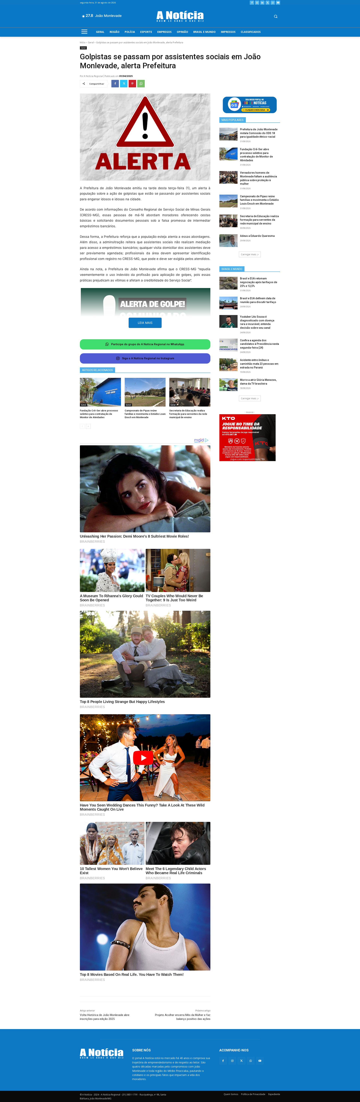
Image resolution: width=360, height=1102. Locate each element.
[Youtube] (278, 3)
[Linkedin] (262, 3)
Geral (91, 42)
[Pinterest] (132, 83)
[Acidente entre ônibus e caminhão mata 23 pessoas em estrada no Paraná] (228, 364)
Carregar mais (248, 254)
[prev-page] (82, 426)
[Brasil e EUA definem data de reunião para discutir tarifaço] (228, 303)
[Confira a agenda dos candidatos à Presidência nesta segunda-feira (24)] (228, 345)
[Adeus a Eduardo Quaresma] (228, 240)
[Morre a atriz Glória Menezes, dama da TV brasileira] (228, 384)
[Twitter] (268, 3)
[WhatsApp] (273, 3)
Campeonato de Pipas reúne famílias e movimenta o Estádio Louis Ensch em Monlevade (145, 414)
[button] (275, 16)
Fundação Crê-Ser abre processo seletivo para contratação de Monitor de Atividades (99, 414)
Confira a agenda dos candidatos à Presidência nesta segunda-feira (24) (259, 344)
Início (83, 42)
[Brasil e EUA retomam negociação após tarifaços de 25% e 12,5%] (228, 283)
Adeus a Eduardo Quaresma (257, 235)
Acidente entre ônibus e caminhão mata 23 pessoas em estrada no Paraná (259, 364)
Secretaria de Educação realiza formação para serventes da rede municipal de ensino (188, 414)
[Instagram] (257, 3)
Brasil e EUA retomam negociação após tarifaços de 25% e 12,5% (258, 282)
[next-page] (88, 426)
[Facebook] (252, 3)
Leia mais (145, 323)
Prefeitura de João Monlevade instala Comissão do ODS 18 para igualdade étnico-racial (259, 133)
